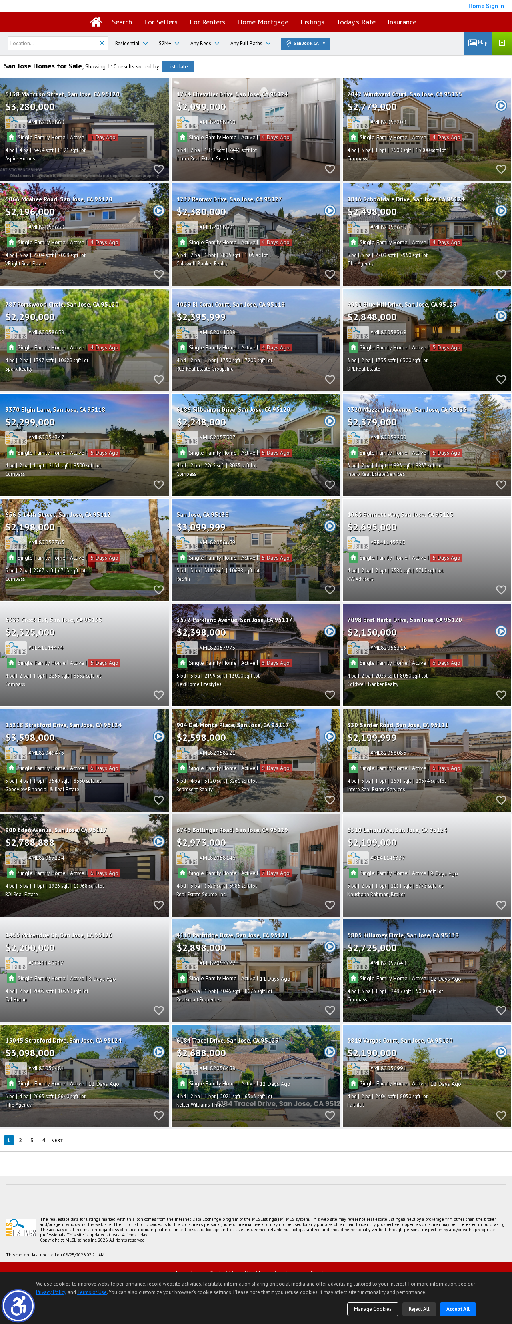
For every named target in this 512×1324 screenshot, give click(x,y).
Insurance (402, 21)
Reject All (419, 1309)
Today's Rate (356, 21)
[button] (18, 1305)
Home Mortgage (262, 21)
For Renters (207, 21)
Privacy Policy (51, 1292)
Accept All (458, 1309)
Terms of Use (92, 1292)
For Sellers (161, 21)
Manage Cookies (373, 1309)
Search (122, 21)
